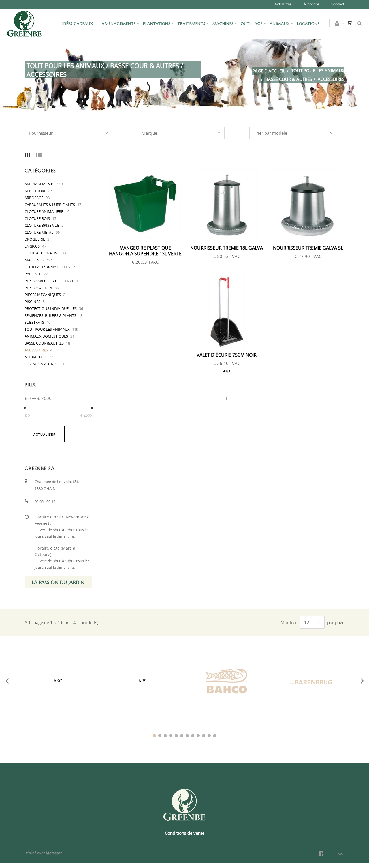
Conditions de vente (184, 833)
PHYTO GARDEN (38, 287)
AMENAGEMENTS (39, 183)
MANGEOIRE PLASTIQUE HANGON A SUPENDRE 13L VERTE (145, 251)
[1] (154, 735)
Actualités (282, 4)
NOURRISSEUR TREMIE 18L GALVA (226, 248)
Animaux (280, 23)
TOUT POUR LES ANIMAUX (317, 70)
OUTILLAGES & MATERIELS (47, 266)
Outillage (252, 23)
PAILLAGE (33, 273)
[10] (203, 735)
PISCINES (32, 301)
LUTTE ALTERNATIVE (42, 253)
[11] (209, 735)
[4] (170, 735)
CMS (339, 853)
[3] (165, 735)
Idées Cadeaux (78, 23)
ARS (142, 681)
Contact (337, 4)
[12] (214, 735)
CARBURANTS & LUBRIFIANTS (50, 204)
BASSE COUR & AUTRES (288, 79)
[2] (159, 735)
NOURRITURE (36, 357)
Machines (223, 23)
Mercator (54, 852)
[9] (198, 735)
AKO (226, 371)
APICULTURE (35, 190)
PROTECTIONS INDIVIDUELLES (51, 308)
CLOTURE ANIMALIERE (44, 211)
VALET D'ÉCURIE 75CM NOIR (227, 355)
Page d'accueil (268, 71)
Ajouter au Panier (148, 205)
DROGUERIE (35, 239)
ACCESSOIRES (36, 350)
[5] (176, 735)
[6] (181, 735)
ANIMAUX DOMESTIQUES (46, 336)
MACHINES (34, 260)
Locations (308, 23)
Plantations (156, 23)
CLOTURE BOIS (37, 218)
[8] (192, 735)
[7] (187, 735)
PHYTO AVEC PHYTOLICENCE (49, 280)
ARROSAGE (34, 197)
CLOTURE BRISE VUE (42, 225)
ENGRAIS (32, 246)
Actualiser (44, 434)
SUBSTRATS (34, 322)
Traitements (191, 23)
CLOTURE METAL (39, 232)
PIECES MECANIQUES (43, 294)
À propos (311, 4)
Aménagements (119, 23)
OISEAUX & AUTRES (41, 363)
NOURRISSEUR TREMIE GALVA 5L (308, 248)
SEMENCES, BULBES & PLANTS (50, 315)
